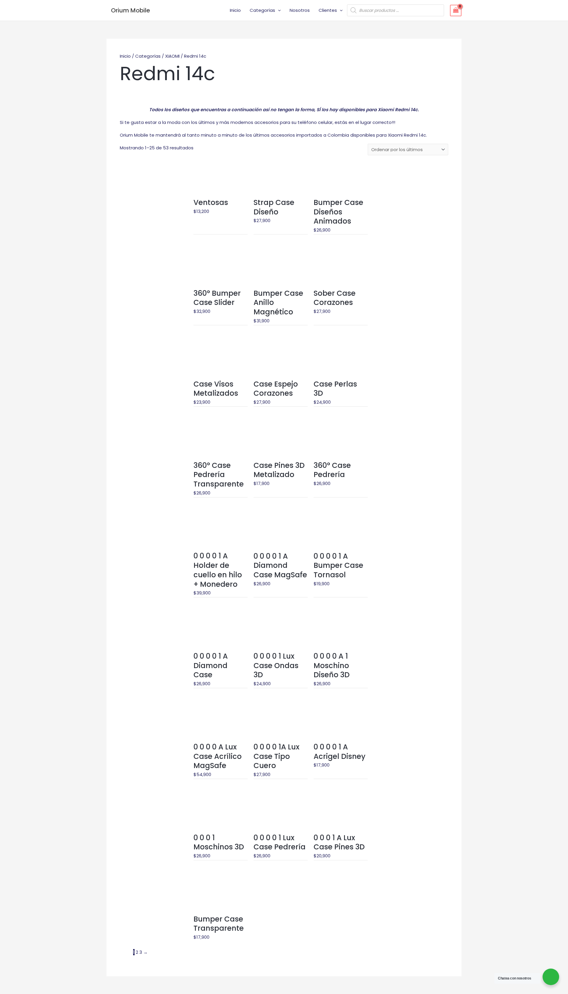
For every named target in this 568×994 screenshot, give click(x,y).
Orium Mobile (130, 10)
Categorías (262, 10)
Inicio (235, 10)
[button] (278, 10)
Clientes (328, 10)
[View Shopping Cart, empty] (456, 10)
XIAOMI (172, 56)
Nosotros (300, 10)
